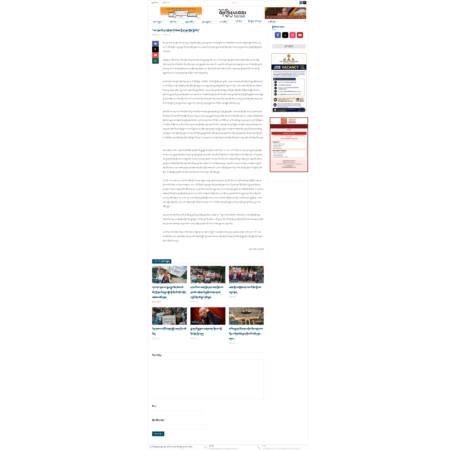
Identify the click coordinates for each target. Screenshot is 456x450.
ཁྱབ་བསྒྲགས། (206, 22)
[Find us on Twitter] (304, 3)
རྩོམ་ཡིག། (173, 22)
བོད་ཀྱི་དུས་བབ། (155, 35)
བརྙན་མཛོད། (189, 22)
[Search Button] (305, 22)
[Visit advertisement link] (181, 13)
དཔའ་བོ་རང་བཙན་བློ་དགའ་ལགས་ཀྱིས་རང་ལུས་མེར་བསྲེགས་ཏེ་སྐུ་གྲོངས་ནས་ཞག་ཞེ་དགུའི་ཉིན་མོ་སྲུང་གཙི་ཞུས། (207, 292)
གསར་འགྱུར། (157, 22)
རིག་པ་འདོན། (157, 355)
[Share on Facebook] (155, 44)
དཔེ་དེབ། (239, 21)
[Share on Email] (155, 55)
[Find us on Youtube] (300, 35)
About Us (166, 2)
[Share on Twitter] (155, 49)
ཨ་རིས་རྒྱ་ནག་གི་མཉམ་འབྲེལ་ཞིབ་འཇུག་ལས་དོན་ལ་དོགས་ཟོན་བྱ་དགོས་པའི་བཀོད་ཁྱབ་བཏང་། (246, 334)
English (235, 3)
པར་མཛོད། (223, 22)
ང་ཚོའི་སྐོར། (272, 22)
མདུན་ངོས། (154, 3)
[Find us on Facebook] (301, 3)
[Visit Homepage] (232, 13)
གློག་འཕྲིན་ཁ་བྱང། (159, 420)
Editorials (157, 322)
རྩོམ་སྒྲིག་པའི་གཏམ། (255, 21)
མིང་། (154, 406)
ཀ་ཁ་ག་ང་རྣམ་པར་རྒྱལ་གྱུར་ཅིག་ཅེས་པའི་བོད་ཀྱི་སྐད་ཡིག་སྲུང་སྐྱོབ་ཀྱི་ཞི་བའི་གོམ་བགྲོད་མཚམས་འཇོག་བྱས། (169, 292)
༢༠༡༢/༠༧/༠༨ (166, 35)
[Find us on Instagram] (293, 35)
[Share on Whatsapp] (155, 61)
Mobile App (157, 280)
